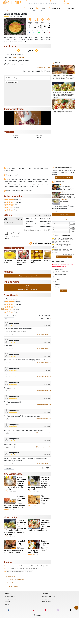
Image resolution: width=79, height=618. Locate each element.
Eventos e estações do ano (16, 579)
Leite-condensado (12, 566)
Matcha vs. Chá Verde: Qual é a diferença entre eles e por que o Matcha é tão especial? (39, 483)
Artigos (41, 8)
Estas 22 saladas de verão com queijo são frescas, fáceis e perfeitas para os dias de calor (38, 547)
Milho (47, 566)
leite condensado (18, 58)
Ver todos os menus (61, 206)
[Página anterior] (38, 318)
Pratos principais (13, 586)
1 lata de (14, 58)
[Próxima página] (50, 318)
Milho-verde (10, 569)
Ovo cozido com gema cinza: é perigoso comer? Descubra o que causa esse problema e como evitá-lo (14, 502)
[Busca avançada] (68, 4)
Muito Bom (18, 202)
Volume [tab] (61, 220)
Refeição (11, 583)
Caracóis (57, 279)
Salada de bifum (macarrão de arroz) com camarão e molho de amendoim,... (67, 189)
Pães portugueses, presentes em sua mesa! (46, 500)
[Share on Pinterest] (49, 32)
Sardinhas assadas (60, 274)
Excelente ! (18, 200)
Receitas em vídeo (10, 596)
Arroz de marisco (60, 277)
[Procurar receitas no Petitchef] (65, 4)
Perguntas (55, 8)
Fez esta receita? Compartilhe (27, 289)
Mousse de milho (8, 262)
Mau (15, 210)
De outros (69, 8)
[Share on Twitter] (44, 32)
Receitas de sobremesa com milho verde (19, 571)
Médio (16, 207)
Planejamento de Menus (63, 177)
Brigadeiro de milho (36, 262)
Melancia (57, 284)
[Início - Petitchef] (4, 11)
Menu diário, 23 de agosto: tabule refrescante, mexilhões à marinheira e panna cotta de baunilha (15, 547)
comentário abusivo (44, 334)
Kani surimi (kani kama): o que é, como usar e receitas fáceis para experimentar (39, 525)
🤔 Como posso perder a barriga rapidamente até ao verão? (62, 245)
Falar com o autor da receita (28, 276)
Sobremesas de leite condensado (32, 566)
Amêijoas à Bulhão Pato (62, 272)
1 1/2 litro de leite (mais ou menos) (17, 61)
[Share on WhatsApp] (39, 32)
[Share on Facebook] (29, 32)
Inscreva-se (64, 215)
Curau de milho (50, 261)
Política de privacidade (48, 596)
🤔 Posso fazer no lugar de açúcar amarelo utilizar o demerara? (62, 250)
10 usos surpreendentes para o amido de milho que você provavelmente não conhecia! (15, 483)
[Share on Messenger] (34, 32)
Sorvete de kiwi (64, 201)
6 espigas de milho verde (14, 54)
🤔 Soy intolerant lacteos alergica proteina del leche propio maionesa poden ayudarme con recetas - (62, 240)
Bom (15, 205)
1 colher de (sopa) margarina (15, 64)
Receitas (29, 8)
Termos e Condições (48, 599)
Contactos (45, 593)
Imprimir (72, 206)
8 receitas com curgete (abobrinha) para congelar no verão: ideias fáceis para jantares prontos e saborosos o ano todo (15, 527)
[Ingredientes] (2, 309)
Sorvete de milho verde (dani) (21, 263)
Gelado (57, 282)
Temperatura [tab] (70, 220)
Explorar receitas (10, 576)
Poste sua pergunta (64, 257)
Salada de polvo (59, 269)
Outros (57, 287)
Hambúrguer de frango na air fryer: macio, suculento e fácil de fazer (67, 196)
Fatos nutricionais (44, 67)
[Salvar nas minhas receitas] (29, 26)
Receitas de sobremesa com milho (28, 569)
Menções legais (46, 601)
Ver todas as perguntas (68, 254)
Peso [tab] (55, 220)
